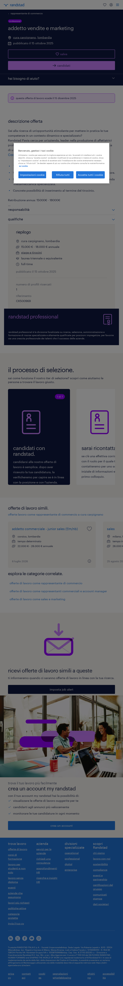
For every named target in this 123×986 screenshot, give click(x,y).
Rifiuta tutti (63, 174)
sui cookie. (23, 166)
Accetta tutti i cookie (90, 174)
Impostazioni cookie (32, 174)
